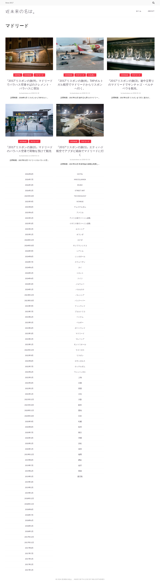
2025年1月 (29, 234)
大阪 (80, 399)
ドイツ (80, 278)
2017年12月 (29, 537)
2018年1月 (29, 531)
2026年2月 (29, 190)
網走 (80, 460)
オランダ (80, 234)
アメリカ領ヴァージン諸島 (80, 218)
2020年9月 (29, 421)
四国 (80, 388)
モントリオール (80, 344)
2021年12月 (29, 399)
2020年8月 (29, 427)
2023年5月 (29, 322)
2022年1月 (29, 394)
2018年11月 (29, 504)
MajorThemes (98, 579)
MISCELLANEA (80, 179)
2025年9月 (29, 201)
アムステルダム (80, 207)
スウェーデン (80, 262)
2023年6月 (29, 317)
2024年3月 (29, 284)
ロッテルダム (80, 366)
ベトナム (80, 317)
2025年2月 (29, 229)
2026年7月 (29, 179)
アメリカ (80, 212)
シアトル (80, 251)
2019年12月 (29, 454)
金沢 (80, 465)
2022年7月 (29, 366)
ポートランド (80, 328)
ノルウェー (80, 284)
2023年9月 (29, 306)
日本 (80, 416)
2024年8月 (29, 256)
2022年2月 (29, 388)
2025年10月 (29, 196)
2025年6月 (29, 212)
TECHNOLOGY (80, 196)
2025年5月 (29, 218)
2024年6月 (29, 267)
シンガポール (80, 256)
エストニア (80, 229)
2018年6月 (29, 520)
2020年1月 (29, 449)
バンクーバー (80, 300)
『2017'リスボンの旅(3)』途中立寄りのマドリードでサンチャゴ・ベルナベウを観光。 (131, 84)
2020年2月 (29, 443)
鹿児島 (80, 476)
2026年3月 (29, 185)
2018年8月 (29, 509)
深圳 (80, 449)
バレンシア (80, 295)
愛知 (80, 410)
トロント (80, 273)
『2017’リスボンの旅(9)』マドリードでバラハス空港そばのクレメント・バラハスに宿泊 (29, 84)
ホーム (138, 11)
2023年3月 (29, 333)
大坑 (80, 394)
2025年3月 (29, 223)
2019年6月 (29, 471)
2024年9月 (29, 251)
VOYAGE (27, 75)
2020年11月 (29, 410)
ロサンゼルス (80, 361)
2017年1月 (29, 570)
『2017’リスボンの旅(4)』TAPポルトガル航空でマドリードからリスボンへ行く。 (80, 84)
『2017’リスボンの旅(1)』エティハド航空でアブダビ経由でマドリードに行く (80, 150)
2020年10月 (29, 416)
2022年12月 (29, 350)
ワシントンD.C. (80, 372)
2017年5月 (29, 559)
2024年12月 (29, 240)
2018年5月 (29, 526)
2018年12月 (29, 498)
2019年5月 (29, 476)
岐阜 (80, 405)
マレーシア (80, 339)
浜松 (80, 443)
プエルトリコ (80, 311)
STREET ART (80, 190)
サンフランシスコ (80, 245)
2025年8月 (29, 207)
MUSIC (80, 185)
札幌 (80, 421)
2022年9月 (29, 355)
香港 (80, 471)
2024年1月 (29, 289)
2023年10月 (29, 300)
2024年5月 (29, 273)
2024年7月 (29, 262)
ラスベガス (80, 350)
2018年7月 (29, 515)
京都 (80, 383)
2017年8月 (29, 548)
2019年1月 (29, 493)
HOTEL (18, 75)
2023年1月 (29, 344)
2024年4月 (29, 278)
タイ (80, 267)
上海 (80, 377)
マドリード (39, 75)
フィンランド (80, 306)
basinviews (25, 93)
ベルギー (80, 322)
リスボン (91, 75)
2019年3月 (29, 482)
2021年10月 (29, 405)
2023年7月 (29, 311)
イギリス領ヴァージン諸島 (80, 223)
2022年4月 (29, 383)
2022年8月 (29, 361)
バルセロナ (80, 289)
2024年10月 (29, 245)
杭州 (80, 427)
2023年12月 (29, 295)
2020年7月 (29, 432)
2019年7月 (29, 465)
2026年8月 (29, 174)
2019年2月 (29, 487)
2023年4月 (29, 328)
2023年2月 (29, 339)
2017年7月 (29, 553)
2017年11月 (29, 542)
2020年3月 (29, 438)
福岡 (80, 454)
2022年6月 (29, 372)
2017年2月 (29, 564)
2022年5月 (29, 377)
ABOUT (151, 11)
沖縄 (80, 438)
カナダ (80, 240)
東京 (80, 432)
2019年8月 (29, 460)
